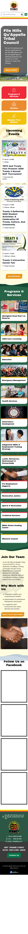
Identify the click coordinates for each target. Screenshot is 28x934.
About (6, 847)
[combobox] (12, 14)
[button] (26, 14)
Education (7, 360)
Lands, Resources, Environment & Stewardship (10, 461)
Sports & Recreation (11, 506)
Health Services (9, 401)
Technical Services (11, 515)
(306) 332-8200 (17, 836)
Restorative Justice (11, 496)
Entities (14, 108)
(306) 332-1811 (17, 839)
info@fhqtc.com (17, 841)
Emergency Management (14, 380)
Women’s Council (10, 539)
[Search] (22, 15)
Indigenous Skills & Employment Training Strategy (12, 447)
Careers (22, 850)
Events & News (14, 850)
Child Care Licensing (11, 339)
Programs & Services (16, 847)
